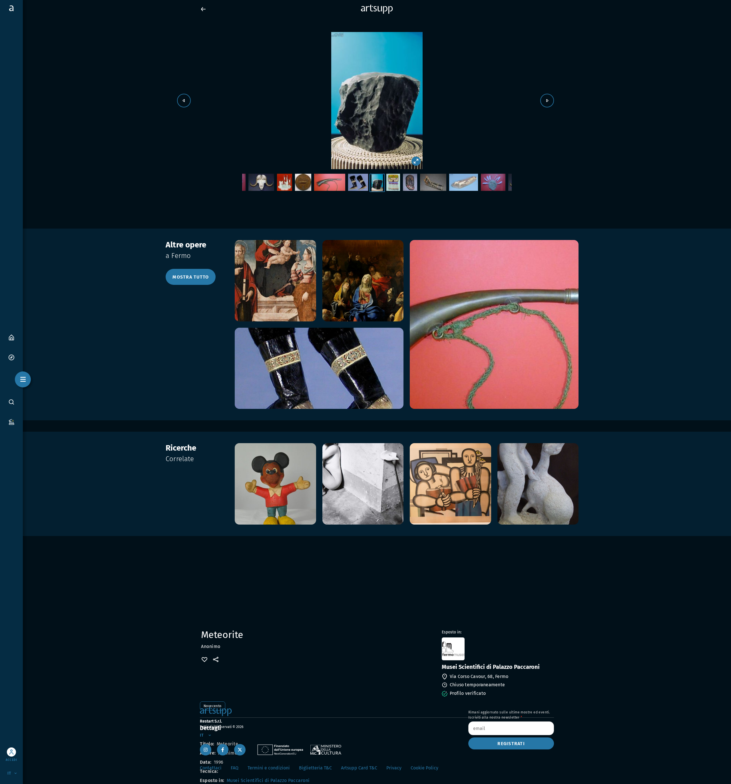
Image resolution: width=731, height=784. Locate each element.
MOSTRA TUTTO (190, 277)
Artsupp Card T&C (359, 768)
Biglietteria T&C (315, 768)
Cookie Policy (424, 768)
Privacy (393, 768)
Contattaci (211, 768)
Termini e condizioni (269, 768)
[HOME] (11, 337)
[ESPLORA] (11, 357)
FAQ (234, 768)
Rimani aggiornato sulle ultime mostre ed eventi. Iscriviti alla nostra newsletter (509, 714)
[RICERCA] (11, 401)
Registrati (511, 743)
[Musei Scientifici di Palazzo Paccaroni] (497, 648)
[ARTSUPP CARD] (11, 421)
